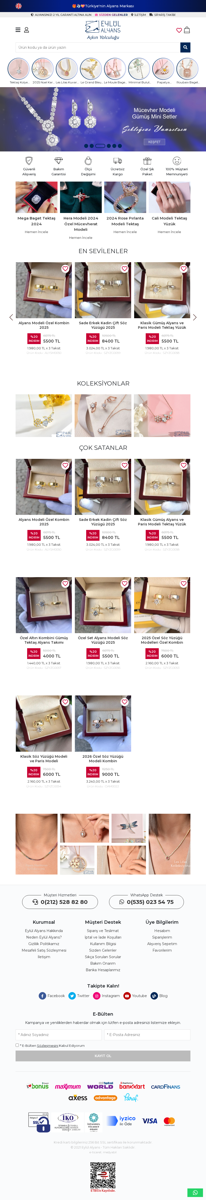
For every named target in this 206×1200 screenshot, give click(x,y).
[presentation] (12, 317)
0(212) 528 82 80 (63, 902)
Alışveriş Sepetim (162, 944)
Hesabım (162, 931)
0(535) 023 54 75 (149, 902)
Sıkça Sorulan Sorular (103, 957)
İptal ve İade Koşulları (103, 937)
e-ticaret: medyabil (103, 1152)
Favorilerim (162, 950)
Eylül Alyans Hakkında (44, 931)
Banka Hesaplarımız (103, 970)
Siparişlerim (162, 937)
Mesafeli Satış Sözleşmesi (44, 950)
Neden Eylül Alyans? (44, 937)
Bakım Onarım (103, 963)
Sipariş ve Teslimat (103, 931)
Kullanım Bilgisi (103, 944)
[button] (86, 146)
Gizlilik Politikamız (43, 944)
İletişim (44, 957)
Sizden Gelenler (103, 950)
